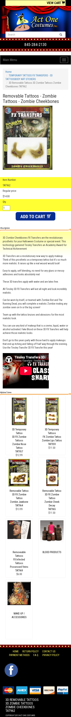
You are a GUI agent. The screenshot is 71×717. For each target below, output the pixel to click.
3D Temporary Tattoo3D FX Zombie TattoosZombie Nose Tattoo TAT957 (19, 440)
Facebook (10, 665)
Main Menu (10, 60)
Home (8, 71)
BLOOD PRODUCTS (52, 552)
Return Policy (30, 651)
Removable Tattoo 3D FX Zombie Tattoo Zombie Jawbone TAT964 (19, 498)
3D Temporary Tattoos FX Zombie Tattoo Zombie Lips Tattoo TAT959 (52, 437)
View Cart (54, 3)
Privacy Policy (50, 655)
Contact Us (49, 651)
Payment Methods (19, 655)
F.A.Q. (36, 655)
